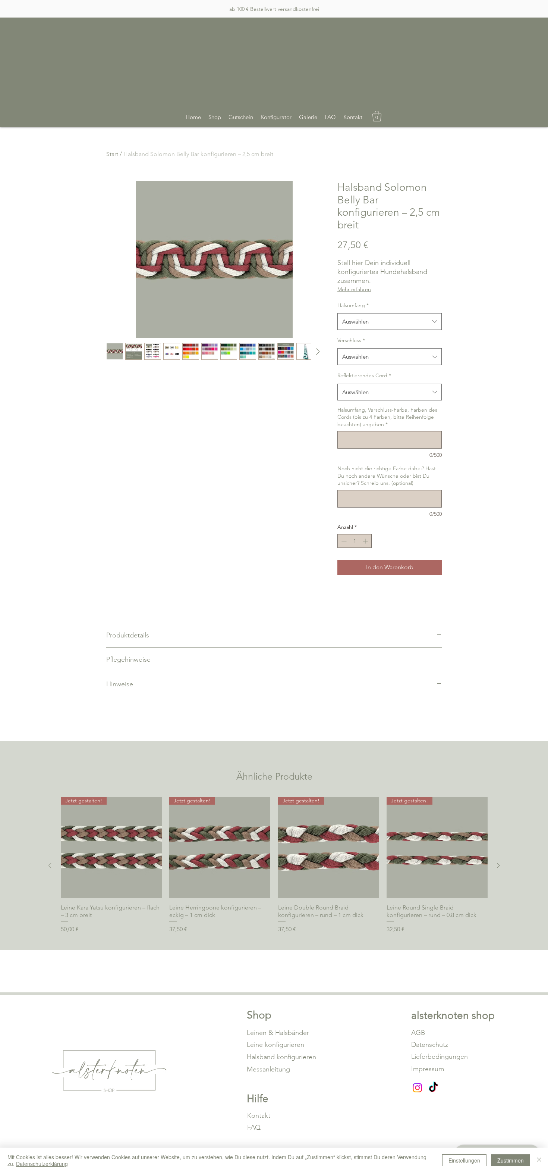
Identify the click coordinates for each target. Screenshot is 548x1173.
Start (112, 153)
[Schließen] (539, 1160)
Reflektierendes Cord (364, 375)
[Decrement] (343, 540)
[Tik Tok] (433, 1088)
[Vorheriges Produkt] (49, 865)
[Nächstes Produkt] (498, 865)
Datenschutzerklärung (42, 1163)
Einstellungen (464, 1160)
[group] (274, 865)
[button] (376, 116)
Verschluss (351, 340)
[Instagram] (417, 1088)
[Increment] (366, 540)
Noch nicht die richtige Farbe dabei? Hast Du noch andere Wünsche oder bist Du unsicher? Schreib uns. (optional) (386, 475)
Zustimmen (510, 1160)
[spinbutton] (354, 540)
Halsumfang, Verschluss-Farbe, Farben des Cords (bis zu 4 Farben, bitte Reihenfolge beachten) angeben (387, 417)
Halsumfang (353, 305)
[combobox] (389, 321)
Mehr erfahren (354, 289)
